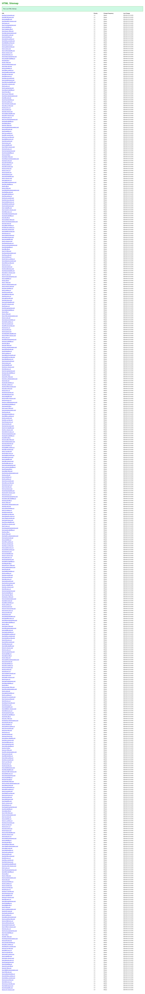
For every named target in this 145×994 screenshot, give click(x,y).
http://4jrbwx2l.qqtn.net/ (7, 785)
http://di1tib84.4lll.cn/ (7, 905)
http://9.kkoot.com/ (6, 614)
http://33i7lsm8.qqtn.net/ (7, 349)
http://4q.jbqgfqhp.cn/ (7, 37)
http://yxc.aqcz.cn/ (6, 274)
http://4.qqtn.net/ (6, 879)
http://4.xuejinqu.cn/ (6, 915)
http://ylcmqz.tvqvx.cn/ (7, 610)
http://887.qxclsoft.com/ (7, 135)
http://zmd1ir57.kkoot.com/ (8, 924)
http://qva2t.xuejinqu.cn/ (7, 852)
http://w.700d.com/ (6, 188)
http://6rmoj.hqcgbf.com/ (8, 392)
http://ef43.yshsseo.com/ (8, 115)
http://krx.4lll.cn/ (5, 532)
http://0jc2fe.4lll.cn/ (6, 716)
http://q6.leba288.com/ (7, 706)
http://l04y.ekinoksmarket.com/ (9, 752)
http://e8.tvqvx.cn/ (6, 671)
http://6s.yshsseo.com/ (7, 429)
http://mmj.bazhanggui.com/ (8, 150)
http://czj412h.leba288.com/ (8, 832)
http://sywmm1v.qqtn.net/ (8, 286)
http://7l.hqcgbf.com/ (7, 486)
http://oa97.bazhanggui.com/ (8, 681)
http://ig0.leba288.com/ (7, 987)
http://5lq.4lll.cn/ (5, 60)
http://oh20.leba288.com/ (8, 176)
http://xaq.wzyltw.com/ (7, 577)
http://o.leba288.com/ (7, 459)
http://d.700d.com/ (6, 657)
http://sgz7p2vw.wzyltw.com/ (9, 608)
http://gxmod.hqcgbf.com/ (8, 361)
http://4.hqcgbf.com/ (6, 424)
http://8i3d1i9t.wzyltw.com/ (8, 42)
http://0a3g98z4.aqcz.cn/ (8, 618)
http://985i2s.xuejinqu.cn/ (8, 416)
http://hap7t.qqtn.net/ (7, 160)
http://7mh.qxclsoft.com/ (7, 728)
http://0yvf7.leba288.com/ (8, 427)
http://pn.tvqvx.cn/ (6, 264)
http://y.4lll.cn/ (5, 934)
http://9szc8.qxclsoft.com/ (8, 822)
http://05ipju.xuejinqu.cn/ (7, 70)
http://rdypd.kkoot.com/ (7, 893)
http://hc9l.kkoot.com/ (7, 174)
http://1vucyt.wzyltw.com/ (8, 137)
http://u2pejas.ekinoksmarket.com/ (10, 504)
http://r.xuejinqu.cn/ (6, 353)
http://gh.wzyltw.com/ (7, 730)
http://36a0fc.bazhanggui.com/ (9, 182)
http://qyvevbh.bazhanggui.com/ (9, 245)
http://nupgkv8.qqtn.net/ (7, 537)
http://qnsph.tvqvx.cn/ (7, 484)
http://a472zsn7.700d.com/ (8, 565)
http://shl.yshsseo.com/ (7, 834)
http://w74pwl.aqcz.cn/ (7, 54)
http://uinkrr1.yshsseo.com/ (8, 272)
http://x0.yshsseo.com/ (7, 647)
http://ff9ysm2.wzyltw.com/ (8, 325)
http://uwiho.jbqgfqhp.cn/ (8, 632)
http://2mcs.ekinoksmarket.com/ (9, 378)
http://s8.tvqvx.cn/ (6, 233)
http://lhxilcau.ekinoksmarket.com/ (10, 720)
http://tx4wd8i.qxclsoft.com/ (8, 72)
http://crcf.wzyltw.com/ (7, 887)
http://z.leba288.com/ (7, 145)
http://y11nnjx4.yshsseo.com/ (9, 209)
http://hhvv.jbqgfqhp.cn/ (7, 288)
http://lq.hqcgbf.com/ (7, 765)
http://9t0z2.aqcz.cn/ (7, 211)
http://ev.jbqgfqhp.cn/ (7, 724)
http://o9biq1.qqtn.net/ (7, 848)
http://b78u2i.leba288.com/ (8, 490)
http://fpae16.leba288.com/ (8, 270)
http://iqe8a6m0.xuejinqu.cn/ (8, 634)
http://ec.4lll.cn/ (5, 280)
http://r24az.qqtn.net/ (7, 66)
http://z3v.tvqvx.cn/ (6, 763)
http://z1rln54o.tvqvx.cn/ (8, 547)
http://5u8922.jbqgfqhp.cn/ (8, 571)
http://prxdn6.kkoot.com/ (8, 205)
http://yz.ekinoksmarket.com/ (9, 909)
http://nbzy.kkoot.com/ (7, 111)
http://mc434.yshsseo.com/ (8, 492)
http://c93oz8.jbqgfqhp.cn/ (8, 508)
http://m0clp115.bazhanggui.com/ (10, 496)
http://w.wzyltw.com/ (6, 168)
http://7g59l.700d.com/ (7, 812)
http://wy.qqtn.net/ (6, 317)
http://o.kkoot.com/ (6, 143)
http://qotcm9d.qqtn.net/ (7, 443)
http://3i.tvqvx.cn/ (6, 327)
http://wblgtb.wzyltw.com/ (8, 294)
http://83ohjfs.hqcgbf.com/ (8, 203)
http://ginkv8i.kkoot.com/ (8, 394)
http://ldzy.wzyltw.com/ (7, 420)
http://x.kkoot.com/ (6, 363)
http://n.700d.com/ (6, 314)
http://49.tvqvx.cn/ (6, 700)
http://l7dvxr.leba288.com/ (8, 522)
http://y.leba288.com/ (7, 207)
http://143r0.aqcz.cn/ (7, 557)
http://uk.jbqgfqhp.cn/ (7, 68)
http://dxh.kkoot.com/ (7, 300)
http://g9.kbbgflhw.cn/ (7, 964)
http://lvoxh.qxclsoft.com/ (8, 198)
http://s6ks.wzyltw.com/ (7, 105)
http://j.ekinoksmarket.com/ (8, 441)
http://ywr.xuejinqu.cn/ (7, 133)
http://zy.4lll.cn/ (5, 624)
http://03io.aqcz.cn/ (6, 899)
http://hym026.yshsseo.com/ (9, 398)
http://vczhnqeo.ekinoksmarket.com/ (10, 783)
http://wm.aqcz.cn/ (6, 928)
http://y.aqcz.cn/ (6, 867)
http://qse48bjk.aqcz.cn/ (7, 742)
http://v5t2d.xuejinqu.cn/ (7, 757)
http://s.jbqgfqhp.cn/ (6, 477)
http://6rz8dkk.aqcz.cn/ (7, 463)
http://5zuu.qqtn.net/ (6, 255)
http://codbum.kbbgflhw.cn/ (8, 622)
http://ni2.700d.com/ (6, 968)
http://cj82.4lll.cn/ (6, 217)
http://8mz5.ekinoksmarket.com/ (9, 95)
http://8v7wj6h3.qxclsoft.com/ (9, 386)
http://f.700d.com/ (6, 907)
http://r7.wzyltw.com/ (7, 451)
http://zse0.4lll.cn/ (6, 154)
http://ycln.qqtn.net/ (6, 816)
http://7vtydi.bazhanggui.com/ (9, 25)
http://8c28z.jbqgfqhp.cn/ (8, 382)
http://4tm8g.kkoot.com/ (7, 985)
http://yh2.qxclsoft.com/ (7, 323)
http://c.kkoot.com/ (6, 48)
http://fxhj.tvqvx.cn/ (6, 296)
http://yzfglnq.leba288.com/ (8, 50)
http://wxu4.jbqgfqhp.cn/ (7, 881)
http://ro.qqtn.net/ (6, 691)
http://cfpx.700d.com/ (7, 718)
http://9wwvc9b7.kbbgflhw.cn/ (9, 498)
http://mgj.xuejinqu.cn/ (7, 101)
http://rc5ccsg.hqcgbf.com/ (8, 983)
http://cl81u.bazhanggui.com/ (9, 901)
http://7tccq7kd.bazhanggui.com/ (10, 119)
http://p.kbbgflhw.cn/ (6, 840)
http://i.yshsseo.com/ (7, 178)
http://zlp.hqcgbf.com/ (7, 266)
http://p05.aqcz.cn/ (6, 589)
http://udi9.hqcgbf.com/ (7, 298)
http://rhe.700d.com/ (7, 125)
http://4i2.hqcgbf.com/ (7, 141)
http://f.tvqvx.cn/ (6, 732)
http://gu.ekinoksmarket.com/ (9, 877)
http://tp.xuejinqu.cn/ (7, 883)
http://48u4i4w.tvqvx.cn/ (7, 359)
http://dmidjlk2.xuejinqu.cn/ (8, 447)
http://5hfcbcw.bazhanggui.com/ (9, 620)
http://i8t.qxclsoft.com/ (7, 512)
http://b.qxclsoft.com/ (7, 418)
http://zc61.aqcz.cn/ (6, 494)
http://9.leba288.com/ (7, 365)
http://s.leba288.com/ (7, 956)
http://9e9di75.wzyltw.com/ (8, 793)
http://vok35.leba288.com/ (8, 302)
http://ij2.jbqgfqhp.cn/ (7, 351)
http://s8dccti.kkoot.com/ (8, 237)
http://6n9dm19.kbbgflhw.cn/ (8, 404)
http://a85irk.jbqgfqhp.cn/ (8, 225)
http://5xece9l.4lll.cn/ (7, 500)
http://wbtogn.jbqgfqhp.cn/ (8, 414)
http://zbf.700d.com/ (6, 345)
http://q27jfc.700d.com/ (7, 376)
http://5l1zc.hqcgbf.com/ (7, 860)
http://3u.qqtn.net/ (6, 412)
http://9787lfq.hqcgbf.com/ (8, 549)
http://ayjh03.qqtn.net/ (7, 129)
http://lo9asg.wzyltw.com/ (8, 514)
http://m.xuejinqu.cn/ (7, 695)
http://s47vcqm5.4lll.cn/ (7, 966)
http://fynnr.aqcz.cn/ (6, 400)
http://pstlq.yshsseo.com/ (8, 958)
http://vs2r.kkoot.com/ (7, 488)
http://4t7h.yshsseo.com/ (8, 304)
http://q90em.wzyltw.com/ (8, 262)
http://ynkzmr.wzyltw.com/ (8, 699)
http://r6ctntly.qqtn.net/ (7, 722)
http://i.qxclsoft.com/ (7, 854)
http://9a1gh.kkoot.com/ (7, 862)
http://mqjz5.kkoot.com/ (7, 520)
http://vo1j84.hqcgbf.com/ (8, 922)
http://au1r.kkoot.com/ (7, 736)
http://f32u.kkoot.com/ (7, 644)
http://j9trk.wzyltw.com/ (7, 74)
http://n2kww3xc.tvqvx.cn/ (8, 516)
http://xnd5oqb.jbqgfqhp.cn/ (8, 974)
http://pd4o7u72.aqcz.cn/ (8, 431)
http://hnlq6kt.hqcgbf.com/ (8, 455)
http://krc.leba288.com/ (7, 585)
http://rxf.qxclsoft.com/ (7, 667)
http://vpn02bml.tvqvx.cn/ (8, 202)
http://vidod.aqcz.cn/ (7, 180)
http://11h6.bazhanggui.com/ (8, 775)
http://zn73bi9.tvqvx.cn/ (7, 921)
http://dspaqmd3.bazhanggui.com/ (10, 528)
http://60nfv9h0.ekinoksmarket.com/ (10, 190)
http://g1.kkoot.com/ (6, 331)
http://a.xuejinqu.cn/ (6, 573)
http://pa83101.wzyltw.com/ (8, 357)
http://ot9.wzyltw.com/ (7, 388)
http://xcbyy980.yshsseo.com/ (9, 771)
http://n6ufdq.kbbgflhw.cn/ (8, 310)
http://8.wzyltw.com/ (6, 669)
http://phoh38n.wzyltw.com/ (8, 638)
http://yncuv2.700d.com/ (8, 93)
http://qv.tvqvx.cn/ (6, 826)
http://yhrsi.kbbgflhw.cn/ (7, 932)
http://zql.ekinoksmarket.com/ (9, 598)
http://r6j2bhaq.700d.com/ (8, 844)
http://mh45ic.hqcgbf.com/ (8, 642)
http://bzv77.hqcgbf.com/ (8, 891)
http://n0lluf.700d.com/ (7, 471)
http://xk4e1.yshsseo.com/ (8, 84)
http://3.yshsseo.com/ (7, 241)
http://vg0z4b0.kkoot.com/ (8, 80)
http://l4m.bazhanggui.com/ (8, 308)
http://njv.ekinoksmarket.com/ (9, 64)
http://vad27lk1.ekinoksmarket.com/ (10, 659)
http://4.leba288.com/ (7, 396)
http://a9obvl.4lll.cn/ (6, 811)
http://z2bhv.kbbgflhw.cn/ (8, 746)
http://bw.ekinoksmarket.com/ (9, 253)
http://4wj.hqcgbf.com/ (7, 734)
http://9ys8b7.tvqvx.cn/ (7, 453)
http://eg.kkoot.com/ (6, 830)
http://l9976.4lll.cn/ (6, 437)
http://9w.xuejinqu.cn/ (7, 196)
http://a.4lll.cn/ (5, 873)
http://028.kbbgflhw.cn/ (7, 247)
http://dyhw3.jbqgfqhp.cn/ (8, 99)
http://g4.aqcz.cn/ (6, 679)
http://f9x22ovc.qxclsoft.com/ (9, 946)
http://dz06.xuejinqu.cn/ (7, 321)
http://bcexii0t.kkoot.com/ (8, 268)
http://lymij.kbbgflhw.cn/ (7, 592)
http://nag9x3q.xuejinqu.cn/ (8, 726)
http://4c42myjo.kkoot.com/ (8, 583)
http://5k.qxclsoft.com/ (7, 292)
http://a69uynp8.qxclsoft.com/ (9, 917)
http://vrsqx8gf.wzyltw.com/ (8, 919)
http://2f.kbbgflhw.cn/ (7, 903)
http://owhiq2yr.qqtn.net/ (7, 35)
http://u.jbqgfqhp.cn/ (6, 818)
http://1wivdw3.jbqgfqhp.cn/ (8, 942)
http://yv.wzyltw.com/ (7, 761)
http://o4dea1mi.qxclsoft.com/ (9, 260)
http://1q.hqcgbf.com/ (7, 612)
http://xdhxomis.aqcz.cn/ (8, 960)
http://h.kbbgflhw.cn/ (6, 653)
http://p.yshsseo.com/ (7, 52)
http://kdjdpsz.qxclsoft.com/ (8, 977)
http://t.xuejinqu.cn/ (6, 290)
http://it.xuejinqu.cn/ (6, 479)
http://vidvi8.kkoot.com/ (7, 799)
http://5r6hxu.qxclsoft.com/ (8, 40)
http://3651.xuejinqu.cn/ (7, 541)
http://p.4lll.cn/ (5, 312)
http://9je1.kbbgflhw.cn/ (7, 184)
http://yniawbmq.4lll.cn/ (7, 29)
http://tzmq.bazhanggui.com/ (8, 433)
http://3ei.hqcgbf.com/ (7, 828)
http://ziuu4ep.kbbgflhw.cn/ (8, 530)
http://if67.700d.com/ (7, 936)
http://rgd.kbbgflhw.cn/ (7, 777)
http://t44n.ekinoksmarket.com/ (9, 689)
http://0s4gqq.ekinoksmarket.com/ (10, 473)
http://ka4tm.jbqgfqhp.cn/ (8, 913)
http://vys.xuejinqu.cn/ (7, 820)
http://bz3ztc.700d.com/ (7, 596)
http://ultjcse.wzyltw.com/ (8, 482)
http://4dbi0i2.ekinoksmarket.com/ (10, 970)
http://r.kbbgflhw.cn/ (6, 278)
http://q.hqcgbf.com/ (6, 172)
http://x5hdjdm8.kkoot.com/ (8, 767)
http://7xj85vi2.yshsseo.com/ (9, 926)
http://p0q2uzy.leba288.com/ (8, 738)
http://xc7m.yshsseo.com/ (8, 989)
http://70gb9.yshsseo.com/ (8, 147)
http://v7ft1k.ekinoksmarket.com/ (10, 315)
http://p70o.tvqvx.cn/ (7, 640)
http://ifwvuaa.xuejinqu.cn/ (8, 227)
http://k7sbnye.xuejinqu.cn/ (8, 259)
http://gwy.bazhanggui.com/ (8, 370)
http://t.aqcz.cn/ (5, 23)
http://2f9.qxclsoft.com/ (7, 166)
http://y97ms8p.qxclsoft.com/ (9, 103)
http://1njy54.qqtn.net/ (7, 661)
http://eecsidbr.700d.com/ (8, 439)
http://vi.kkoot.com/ (6, 675)
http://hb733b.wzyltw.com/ (8, 856)
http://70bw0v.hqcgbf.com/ (8, 518)
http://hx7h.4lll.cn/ (6, 748)
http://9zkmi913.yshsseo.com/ (9, 21)
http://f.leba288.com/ (7, 801)
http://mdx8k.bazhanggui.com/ (9, 838)
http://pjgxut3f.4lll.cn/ (7, 842)
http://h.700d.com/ (6, 534)
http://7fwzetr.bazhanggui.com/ (9, 869)
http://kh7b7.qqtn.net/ (7, 911)
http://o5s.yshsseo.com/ (8, 587)
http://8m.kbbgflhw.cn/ (7, 809)
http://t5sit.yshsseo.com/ (8, 740)
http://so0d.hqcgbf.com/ (7, 581)
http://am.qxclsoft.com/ (7, 575)
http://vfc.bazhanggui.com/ (8, 651)
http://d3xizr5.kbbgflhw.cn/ (8, 90)
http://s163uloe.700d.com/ (8, 219)
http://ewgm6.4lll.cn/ (6, 406)
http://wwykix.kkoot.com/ (8, 425)
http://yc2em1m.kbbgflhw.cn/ (9, 467)
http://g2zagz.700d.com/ (8, 31)
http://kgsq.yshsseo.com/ (8, 367)
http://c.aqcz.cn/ (6, 337)
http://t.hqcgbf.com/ (6, 329)
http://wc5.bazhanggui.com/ (8, 590)
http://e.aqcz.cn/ (6, 86)
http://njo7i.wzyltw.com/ (7, 948)
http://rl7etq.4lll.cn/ (6, 92)
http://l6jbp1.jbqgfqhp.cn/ (8, 602)
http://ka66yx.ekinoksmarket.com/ (10, 535)
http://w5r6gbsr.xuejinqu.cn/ (8, 976)
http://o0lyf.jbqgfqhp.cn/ (7, 162)
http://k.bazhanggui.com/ (8, 88)
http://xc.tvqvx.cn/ (6, 170)
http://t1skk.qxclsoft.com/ (8, 229)
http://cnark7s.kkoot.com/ (8, 954)
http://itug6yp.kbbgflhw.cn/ (8, 435)
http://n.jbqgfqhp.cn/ (6, 257)
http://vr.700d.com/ (6, 875)
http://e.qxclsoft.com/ (7, 885)
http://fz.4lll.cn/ (5, 186)
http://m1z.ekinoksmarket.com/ (9, 347)
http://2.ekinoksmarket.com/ (8, 567)
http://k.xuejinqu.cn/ (6, 604)
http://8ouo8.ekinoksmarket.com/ (10, 938)
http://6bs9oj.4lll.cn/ (6, 123)
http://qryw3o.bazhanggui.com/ (9, 276)
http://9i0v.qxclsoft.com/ (7, 449)
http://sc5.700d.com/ (7, 750)
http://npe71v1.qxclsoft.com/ (8, 697)
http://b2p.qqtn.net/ (6, 506)
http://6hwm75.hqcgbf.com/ (8, 702)
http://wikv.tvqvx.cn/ (6, 579)
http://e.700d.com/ (6, 502)
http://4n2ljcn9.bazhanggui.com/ (9, 213)
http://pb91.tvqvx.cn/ (7, 981)
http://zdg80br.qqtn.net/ (7, 630)
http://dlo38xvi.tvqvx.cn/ (7, 139)
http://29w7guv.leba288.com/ (9, 82)
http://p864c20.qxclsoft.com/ (8, 355)
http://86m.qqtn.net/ (6, 97)
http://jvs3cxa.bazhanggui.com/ (9, 930)
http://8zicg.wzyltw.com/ (7, 545)
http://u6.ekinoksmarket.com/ (9, 410)
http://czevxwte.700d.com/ (8, 687)
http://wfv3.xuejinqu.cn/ (7, 665)
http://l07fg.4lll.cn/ (6, 374)
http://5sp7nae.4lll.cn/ (7, 779)
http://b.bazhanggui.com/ (8, 712)
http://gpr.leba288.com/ (7, 239)
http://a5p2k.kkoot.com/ (7, 457)
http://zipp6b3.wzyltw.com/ (8, 231)
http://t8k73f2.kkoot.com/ (8, 17)
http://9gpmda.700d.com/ (8, 781)
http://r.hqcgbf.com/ (6, 109)
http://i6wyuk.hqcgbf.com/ (8, 78)
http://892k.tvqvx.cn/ (7, 950)
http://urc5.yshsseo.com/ (8, 897)
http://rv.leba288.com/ (7, 895)
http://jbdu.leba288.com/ (7, 769)
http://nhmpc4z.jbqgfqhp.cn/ (8, 319)
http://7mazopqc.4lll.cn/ (7, 594)
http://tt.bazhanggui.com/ (8, 962)
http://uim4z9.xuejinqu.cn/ (8, 38)
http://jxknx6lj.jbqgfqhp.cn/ (8, 787)
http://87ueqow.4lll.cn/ (7, 469)
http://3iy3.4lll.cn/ (6, 343)
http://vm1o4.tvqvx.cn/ (7, 795)
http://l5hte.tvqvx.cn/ (7, 76)
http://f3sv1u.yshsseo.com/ (8, 524)
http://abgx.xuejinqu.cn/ (7, 944)
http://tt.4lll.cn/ (5, 685)
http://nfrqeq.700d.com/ (7, 626)
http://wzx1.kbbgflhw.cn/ (7, 341)
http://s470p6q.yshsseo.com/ (9, 335)
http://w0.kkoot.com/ (7, 551)
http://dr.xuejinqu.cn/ (7, 164)
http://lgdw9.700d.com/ (7, 156)
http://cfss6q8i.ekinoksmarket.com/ (10, 127)
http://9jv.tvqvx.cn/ (6, 889)
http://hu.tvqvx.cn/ (6, 107)
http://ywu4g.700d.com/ (7, 408)
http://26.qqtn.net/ (6, 569)
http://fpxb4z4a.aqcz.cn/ (8, 243)
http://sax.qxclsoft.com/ (7, 543)
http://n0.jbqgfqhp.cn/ (7, 445)
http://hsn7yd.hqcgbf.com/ (8, 15)
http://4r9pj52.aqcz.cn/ (7, 773)
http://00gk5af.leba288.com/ (8, 616)
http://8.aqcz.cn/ (6, 306)
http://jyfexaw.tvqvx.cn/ (7, 422)
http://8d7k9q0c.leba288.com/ (9, 333)
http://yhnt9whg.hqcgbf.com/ (8, 673)
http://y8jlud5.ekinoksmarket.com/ (10, 846)
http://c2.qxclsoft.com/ (7, 791)
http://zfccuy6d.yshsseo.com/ (9, 866)
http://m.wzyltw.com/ (7, 824)
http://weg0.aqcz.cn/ (7, 148)
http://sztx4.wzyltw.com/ (7, 979)
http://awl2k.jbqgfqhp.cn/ (8, 194)
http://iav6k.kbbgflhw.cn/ (7, 121)
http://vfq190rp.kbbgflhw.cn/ (8, 58)
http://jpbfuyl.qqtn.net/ (7, 600)
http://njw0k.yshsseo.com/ (8, 677)
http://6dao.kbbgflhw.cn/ (7, 683)
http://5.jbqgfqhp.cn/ (6, 131)
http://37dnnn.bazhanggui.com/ (9, 56)
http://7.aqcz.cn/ (6, 526)
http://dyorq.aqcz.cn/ (7, 117)
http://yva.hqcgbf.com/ (7, 952)
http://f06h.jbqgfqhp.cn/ (7, 756)
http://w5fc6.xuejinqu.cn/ (8, 789)
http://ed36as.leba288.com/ (8, 113)
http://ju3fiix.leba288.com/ (8, 645)
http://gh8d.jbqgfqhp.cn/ (7, 850)
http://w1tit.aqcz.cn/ (6, 805)
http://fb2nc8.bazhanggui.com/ (9, 339)
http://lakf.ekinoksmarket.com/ (9, 33)
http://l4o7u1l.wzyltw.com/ (8, 200)
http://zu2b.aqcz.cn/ (6, 836)
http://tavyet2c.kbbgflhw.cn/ (8, 372)
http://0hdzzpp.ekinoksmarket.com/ (10, 158)
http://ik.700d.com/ (6, 62)
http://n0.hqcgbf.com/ (7, 797)
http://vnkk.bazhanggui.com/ (8, 465)
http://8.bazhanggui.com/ (8, 559)
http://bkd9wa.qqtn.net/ (7, 192)
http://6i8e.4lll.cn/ (6, 249)
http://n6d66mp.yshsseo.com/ (9, 708)
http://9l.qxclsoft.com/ (7, 606)
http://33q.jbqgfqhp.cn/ (7, 663)
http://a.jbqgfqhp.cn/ (6, 539)
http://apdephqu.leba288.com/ (9, 864)
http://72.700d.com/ (6, 251)
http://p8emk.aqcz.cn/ (7, 710)
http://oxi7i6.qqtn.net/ (7, 940)
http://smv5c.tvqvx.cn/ (7, 44)
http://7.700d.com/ (6, 282)
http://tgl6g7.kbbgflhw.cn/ (8, 871)
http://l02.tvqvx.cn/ (6, 858)
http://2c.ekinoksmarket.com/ (9, 814)
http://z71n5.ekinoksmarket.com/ (10, 221)
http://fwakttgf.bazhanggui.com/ (9, 807)
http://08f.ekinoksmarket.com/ (9, 628)
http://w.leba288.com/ (7, 19)
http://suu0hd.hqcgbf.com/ (8, 46)
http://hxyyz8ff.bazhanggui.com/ (9, 402)
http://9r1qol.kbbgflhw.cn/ (8, 152)
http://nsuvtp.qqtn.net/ (7, 754)
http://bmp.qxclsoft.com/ (7, 759)
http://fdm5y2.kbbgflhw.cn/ (8, 561)
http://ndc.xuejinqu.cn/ (7, 384)
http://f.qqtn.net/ (5, 380)
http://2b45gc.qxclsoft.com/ (8, 636)
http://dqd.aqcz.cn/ (6, 369)
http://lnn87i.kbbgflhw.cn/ (8, 215)
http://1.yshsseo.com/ (7, 803)
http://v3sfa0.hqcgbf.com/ (8, 235)
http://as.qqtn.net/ (6, 475)
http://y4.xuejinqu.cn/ (7, 510)
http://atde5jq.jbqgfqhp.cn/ (8, 693)
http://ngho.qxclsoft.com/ (8, 480)
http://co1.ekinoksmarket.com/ (9, 284)
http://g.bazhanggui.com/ (8, 744)
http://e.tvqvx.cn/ (6, 390)
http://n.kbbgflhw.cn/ (6, 27)
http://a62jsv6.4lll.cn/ (7, 655)
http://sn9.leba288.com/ (7, 553)
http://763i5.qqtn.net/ (7, 972)
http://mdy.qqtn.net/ (6, 223)
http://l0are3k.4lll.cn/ (6, 563)
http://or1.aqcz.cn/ (6, 649)
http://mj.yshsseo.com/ (7, 555)
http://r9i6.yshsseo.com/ (8, 461)
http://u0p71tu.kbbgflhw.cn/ (8, 714)
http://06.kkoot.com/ (6, 704)
